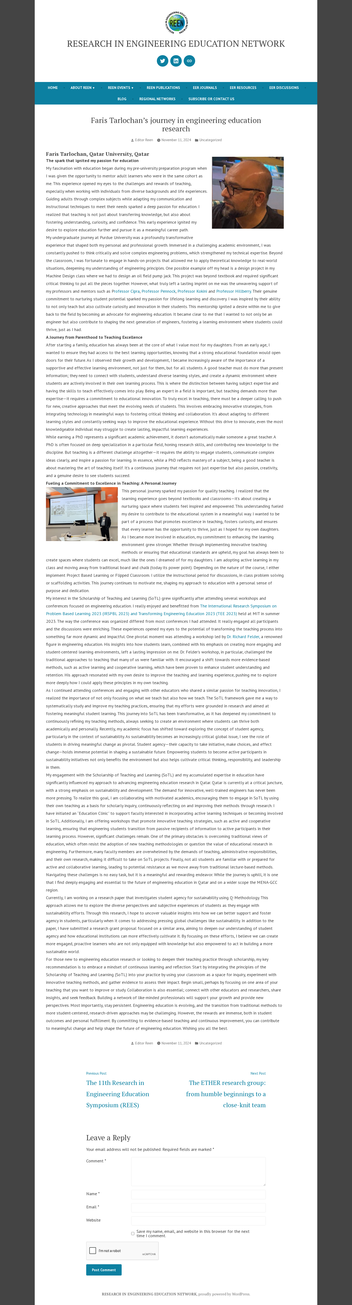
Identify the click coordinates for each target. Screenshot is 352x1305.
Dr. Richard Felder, (243, 636)
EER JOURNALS (205, 87)
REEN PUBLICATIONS (163, 87)
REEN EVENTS (119, 87)
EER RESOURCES (243, 87)
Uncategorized (210, 140)
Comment (96, 1161)
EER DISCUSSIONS (284, 87)
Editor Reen (144, 140)
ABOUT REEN (81, 87)
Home (53, 87)
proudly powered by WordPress (224, 1294)
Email (92, 1207)
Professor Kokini (192, 291)
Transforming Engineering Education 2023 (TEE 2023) (187, 613)
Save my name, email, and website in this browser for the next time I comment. (193, 1233)
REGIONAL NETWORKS (157, 99)
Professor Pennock (159, 291)
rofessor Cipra (127, 291)
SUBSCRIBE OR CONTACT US (211, 99)
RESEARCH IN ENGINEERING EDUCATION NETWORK (176, 43)
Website (93, 1220)
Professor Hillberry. (233, 291)
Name (93, 1193)
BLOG (122, 99)
